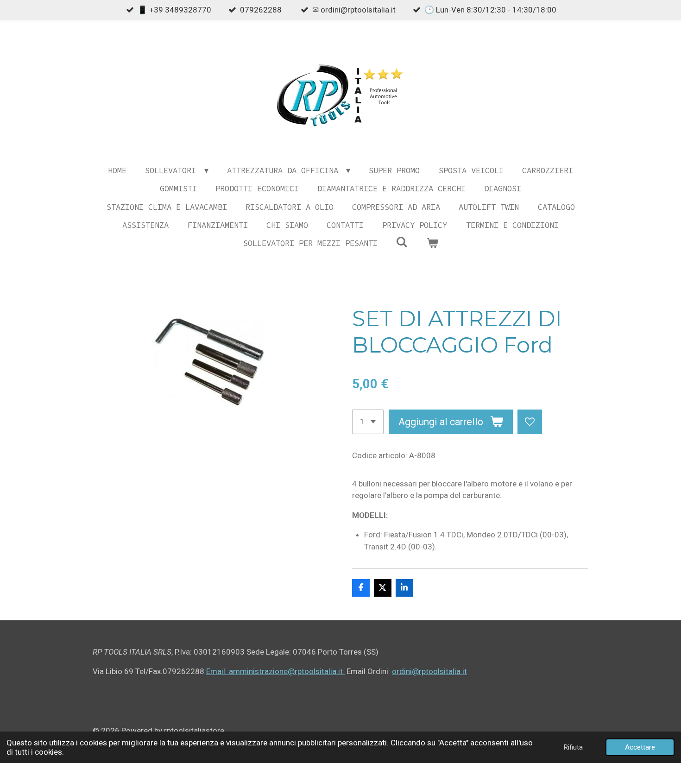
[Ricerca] (402, 242)
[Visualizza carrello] (432, 243)
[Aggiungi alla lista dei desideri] (529, 422)
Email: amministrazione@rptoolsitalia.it (275, 671)
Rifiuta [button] (573, 747)
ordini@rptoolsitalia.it (429, 671)
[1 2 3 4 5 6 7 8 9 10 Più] (368, 422)
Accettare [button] (640, 747)
